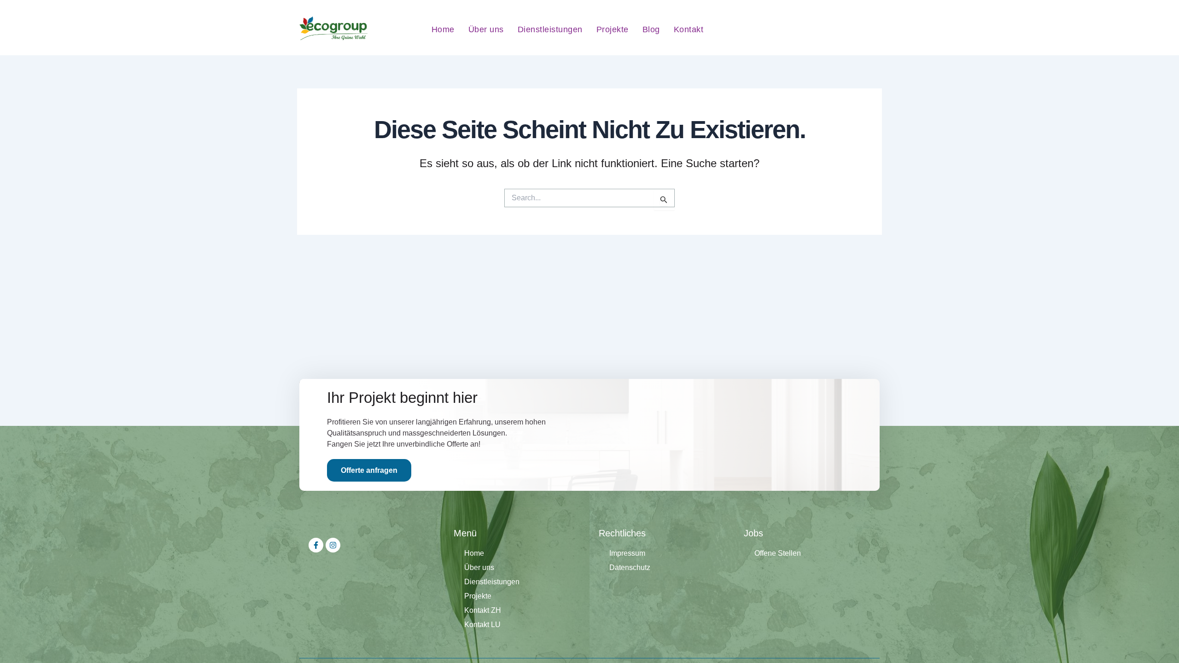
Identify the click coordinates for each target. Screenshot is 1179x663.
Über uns (486, 29)
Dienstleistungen (550, 29)
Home (443, 29)
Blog (651, 29)
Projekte (612, 29)
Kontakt (689, 29)
